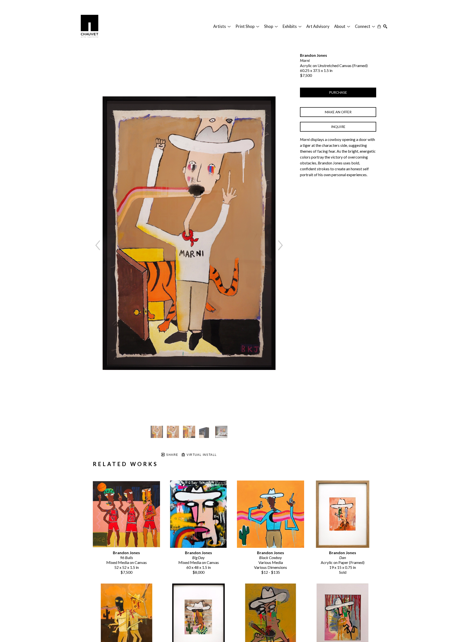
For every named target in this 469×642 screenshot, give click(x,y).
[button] (222, 26)
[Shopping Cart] (379, 26)
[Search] (385, 26)
